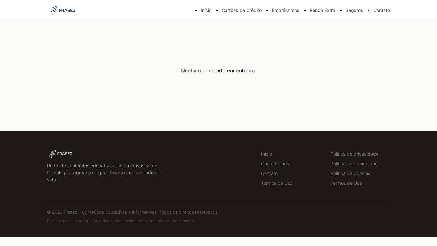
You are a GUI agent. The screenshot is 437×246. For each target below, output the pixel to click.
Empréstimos (285, 10)
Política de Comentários (355, 163)
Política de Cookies (350, 173)
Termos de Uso (276, 183)
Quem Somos (275, 163)
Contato (381, 10)
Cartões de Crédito (242, 10)
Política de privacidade (354, 154)
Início (206, 10)
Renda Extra (322, 10)
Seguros (354, 10)
